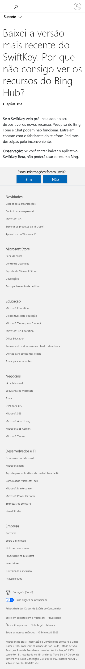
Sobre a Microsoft (16, 540)
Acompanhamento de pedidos (23, 286)
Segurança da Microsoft (19, 390)
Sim (29, 179)
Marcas (50, 625)
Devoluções (12, 278)
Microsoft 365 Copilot (18, 428)
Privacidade (54, 617)
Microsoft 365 (13, 219)
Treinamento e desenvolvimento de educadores (33, 346)
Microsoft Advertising (18, 421)
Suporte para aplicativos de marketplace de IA (32, 473)
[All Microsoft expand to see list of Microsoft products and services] (6, 6)
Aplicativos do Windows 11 (21, 234)
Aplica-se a (14, 104)
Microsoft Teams (15, 436)
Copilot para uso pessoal (20, 211)
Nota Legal (37, 625)
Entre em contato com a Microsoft (25, 617)
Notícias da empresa (17, 548)
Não (55, 179)
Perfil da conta (14, 256)
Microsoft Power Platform (20, 496)
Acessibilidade (14, 578)
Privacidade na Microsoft (20, 556)
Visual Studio (13, 511)
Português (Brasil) (23, 592)
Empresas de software (18, 503)
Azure (9, 398)
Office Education (15, 338)
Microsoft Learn (15, 465)
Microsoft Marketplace (19, 488)
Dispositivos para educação (21, 315)
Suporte (10, 16)
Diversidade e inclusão (19, 571)
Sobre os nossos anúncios (20, 632)
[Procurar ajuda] (17, 6)
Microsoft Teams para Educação (24, 323)
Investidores (13, 563)
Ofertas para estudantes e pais (23, 353)
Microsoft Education (17, 308)
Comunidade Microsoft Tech (22, 481)
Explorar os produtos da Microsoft (25, 226)
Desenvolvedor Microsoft (20, 458)
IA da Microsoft (14, 383)
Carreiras (11, 533)
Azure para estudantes (19, 361)
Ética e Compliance (17, 625)
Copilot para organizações (21, 203)
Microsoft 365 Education (20, 331)
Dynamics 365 (14, 406)
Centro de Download (17, 263)
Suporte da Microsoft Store (21, 271)
